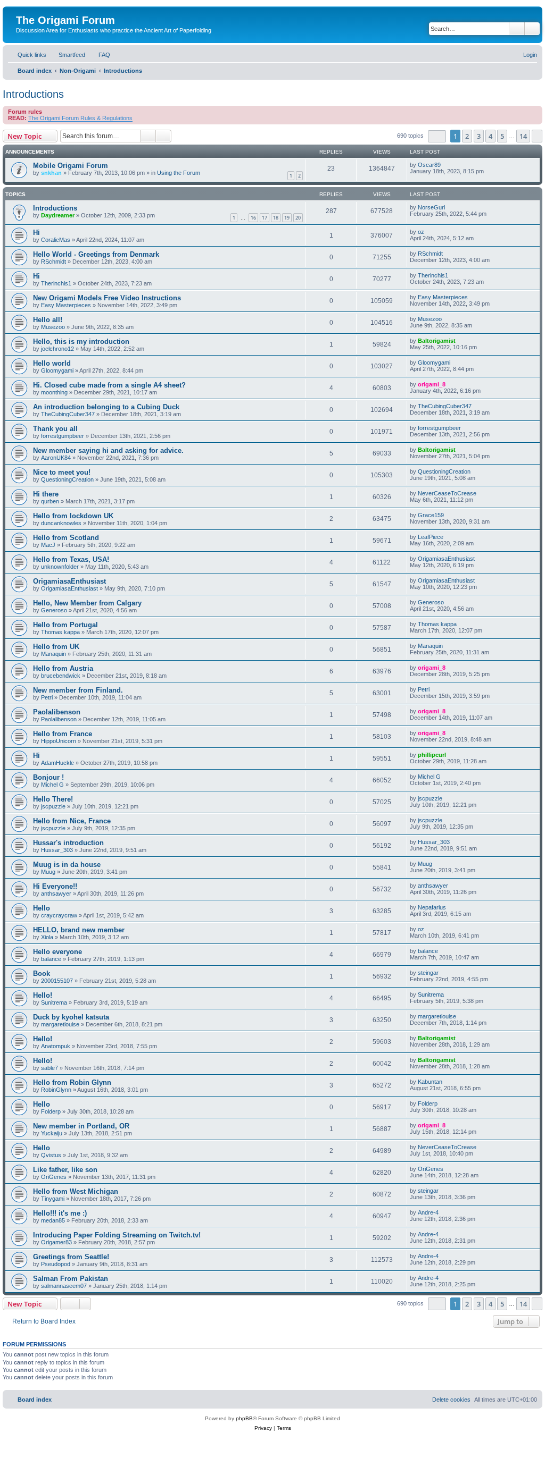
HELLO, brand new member (79, 930)
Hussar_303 (57, 850)
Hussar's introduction (68, 843)
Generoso (54, 610)
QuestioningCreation (67, 479)
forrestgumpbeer (62, 436)
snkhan (51, 173)
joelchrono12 (57, 348)
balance (51, 959)
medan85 (53, 1220)
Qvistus (51, 1155)
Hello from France (62, 734)
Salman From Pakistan (70, 1279)
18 (275, 217)
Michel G (52, 784)
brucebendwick (60, 675)
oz (421, 232)
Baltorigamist (437, 341)
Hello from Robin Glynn (72, 1082)
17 (264, 217)
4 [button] (490, 136)
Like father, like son (65, 1170)
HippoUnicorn (58, 741)
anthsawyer (56, 893)
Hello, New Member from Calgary (87, 603)
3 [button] (479, 136)
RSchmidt (53, 261)
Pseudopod (55, 1264)
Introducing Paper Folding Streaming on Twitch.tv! (117, 1235)
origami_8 (431, 384)
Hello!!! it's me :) (60, 1213)
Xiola (47, 937)
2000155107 (57, 980)
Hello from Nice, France (72, 821)
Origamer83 (56, 1242)
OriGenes (54, 1177)
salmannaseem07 (64, 1286)
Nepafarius (432, 907)
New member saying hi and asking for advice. (108, 450)
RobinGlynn (56, 1089)
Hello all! (47, 320)
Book (41, 973)
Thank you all (55, 429)
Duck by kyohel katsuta (71, 1017)
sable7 (49, 1068)
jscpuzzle (53, 806)
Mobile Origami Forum (70, 166)
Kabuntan (430, 1081)
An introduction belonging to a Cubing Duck (106, 407)
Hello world (52, 363)
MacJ (48, 545)
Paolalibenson (56, 712)
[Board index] (22, 9)
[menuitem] (67, 54)
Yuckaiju (51, 1133)
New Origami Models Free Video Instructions (107, 298)
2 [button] (467, 136)
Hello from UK (56, 647)
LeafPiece (430, 537)
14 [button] (523, 136)
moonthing (54, 392)
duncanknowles (61, 523)
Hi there (46, 494)
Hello (41, 908)
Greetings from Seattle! (71, 1257)
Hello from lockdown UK (73, 516)
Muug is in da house (67, 865)
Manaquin (53, 654)
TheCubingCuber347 (68, 414)
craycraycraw (59, 915)
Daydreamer (58, 215)
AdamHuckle (57, 763)
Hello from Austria (63, 668)
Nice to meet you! (61, 472)
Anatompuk (55, 1046)
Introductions (33, 94)
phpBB (244, 1418)
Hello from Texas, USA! (71, 559)
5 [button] (502, 136)
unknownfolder (60, 566)
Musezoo (53, 327)
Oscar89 (429, 165)
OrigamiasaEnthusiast (446, 558)
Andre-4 (428, 1212)
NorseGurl (431, 207)
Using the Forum (178, 173)
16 (253, 217)
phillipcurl (432, 755)
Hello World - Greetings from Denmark (96, 254)
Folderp (51, 1111)
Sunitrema (54, 1002)
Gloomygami (57, 370)
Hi (36, 233)
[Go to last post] (445, 165)
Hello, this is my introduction (81, 341)
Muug (48, 872)
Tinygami (52, 1198)
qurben (50, 501)
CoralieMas (55, 240)
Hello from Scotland (66, 538)
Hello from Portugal (65, 625)
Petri (47, 697)
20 (298, 217)
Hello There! (53, 799)
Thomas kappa (60, 632)
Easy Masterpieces (66, 305)
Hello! (42, 995)
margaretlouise (60, 1024)
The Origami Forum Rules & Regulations (80, 118)
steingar (428, 973)
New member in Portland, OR (81, 1126)
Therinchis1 (56, 283)
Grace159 (431, 515)
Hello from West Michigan (75, 1191)
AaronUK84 (56, 457)
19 (287, 217)
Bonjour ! (48, 777)
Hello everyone (57, 952)
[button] (437, 136)
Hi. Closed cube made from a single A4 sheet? (109, 385)
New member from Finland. (78, 690)
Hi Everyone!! (55, 886)
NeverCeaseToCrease (447, 493)
